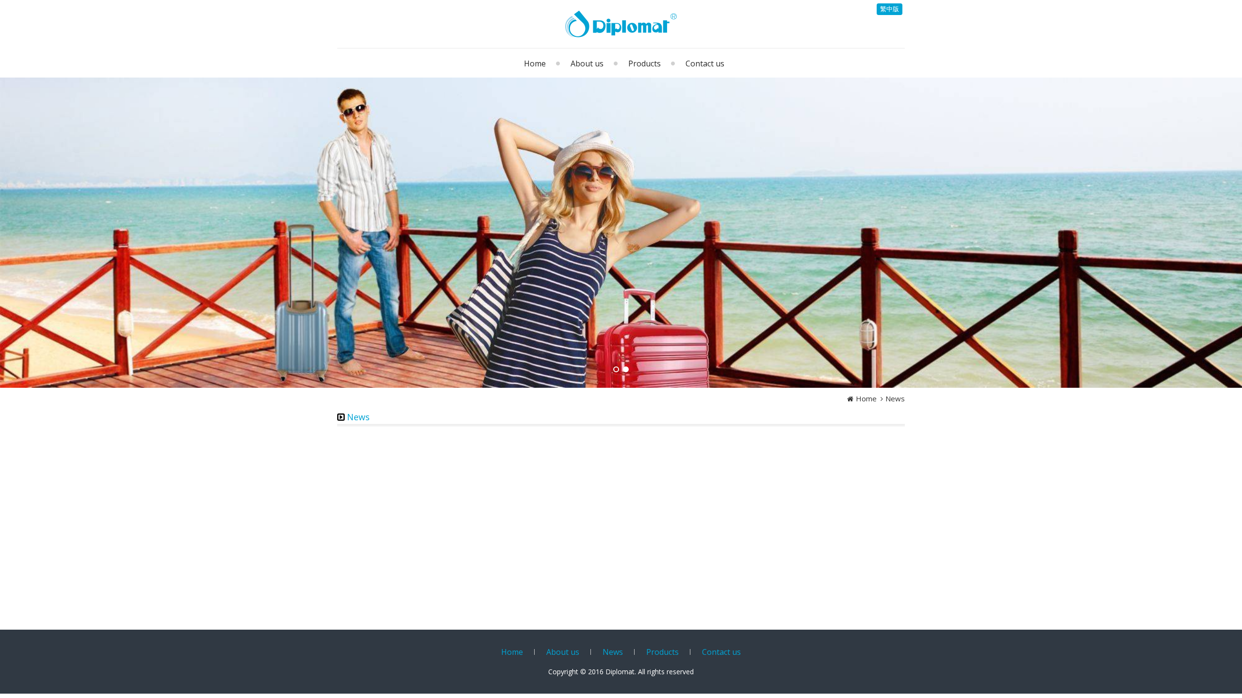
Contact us (721, 652)
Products (662, 652)
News (895, 398)
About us (562, 652)
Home (866, 398)
